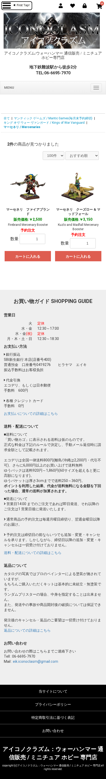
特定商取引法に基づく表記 (53, 717)
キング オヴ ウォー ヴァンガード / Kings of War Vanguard (44, 122)
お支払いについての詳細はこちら (31, 413)
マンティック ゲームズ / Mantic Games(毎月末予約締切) (53, 118)
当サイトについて (53, 691)
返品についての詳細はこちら (27, 630)
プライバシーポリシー (53, 704)
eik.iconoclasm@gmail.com (35, 661)
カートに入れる (27, 256)
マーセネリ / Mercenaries (22, 127)
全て (7, 118)
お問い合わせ (53, 731)
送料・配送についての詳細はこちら (32, 553)
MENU (9, 87)
